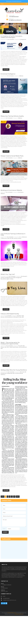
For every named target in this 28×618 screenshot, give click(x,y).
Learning (15, 238)
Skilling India (9, 373)
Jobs (5, 347)
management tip (8, 277)
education (19, 315)
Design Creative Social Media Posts (12, 156)
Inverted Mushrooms (11, 610)
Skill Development (9, 317)
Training (19, 238)
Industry (2, 347)
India (12, 238)
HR (10, 238)
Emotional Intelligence (8, 74)
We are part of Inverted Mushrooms (13, 1)
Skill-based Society (17, 317)
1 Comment (8, 315)
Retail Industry (15, 347)
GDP (21, 345)
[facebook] (2, 601)
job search (25, 276)
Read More (5, 26)
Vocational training (19, 373)
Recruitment (3, 278)
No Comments (11, 39)
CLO (20, 236)
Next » (17, 496)
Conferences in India (5, 238)
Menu (2, 3)
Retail (11, 347)
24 (14, 496)
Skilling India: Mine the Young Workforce (14, 370)
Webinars (21, 75)
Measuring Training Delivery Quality (12, 116)
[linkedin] (4, 601)
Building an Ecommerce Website (11, 190)
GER (21, 371)
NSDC (8, 347)
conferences (24, 236)
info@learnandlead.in (15, 20)
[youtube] (6, 601)
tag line (8, 278)
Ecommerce (20, 192)
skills (23, 317)
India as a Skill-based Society (10, 314)
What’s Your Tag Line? (8, 274)
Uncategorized (23, 39)
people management (16, 277)
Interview (3, 317)
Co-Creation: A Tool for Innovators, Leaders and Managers (11, 36)
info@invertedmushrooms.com (9, 597)
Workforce (3, 374)
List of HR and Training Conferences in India (13, 234)
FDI (19, 345)
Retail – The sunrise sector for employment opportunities (10, 343)
